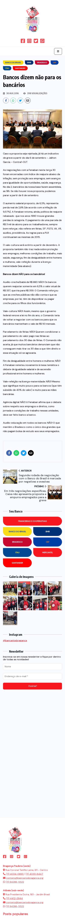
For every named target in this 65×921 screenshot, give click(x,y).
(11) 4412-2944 (14, 898)
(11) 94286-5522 (15, 881)
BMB (48, 531)
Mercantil (47, 552)
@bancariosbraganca (15, 640)
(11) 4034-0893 (15, 874)
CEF (47, 542)
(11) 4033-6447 (34, 874)
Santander (17, 563)
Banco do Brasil (17, 531)
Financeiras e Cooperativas (32, 521)
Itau (17, 552)
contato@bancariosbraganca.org (24, 878)
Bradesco (17, 542)
